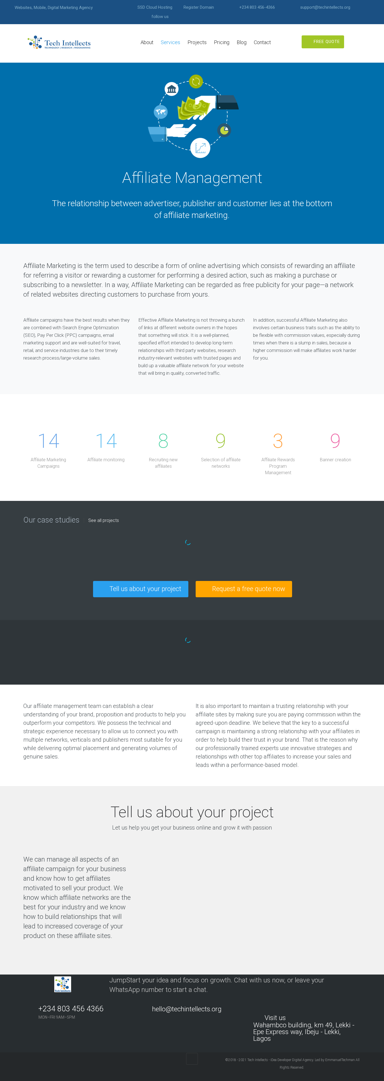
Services (170, 42)
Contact (262, 42)
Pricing (221, 42)
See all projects (103, 520)
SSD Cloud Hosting (154, 7)
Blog (242, 42)
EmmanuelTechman (340, 1060)
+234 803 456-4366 (257, 7)
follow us (160, 16)
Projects (197, 42)
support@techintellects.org (325, 7)
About (147, 42)
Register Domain (199, 7)
